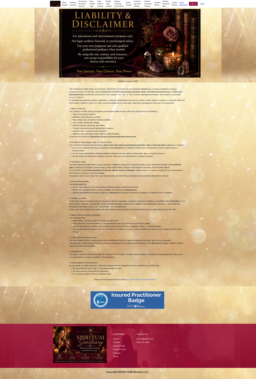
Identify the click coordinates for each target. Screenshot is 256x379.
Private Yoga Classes (109, 4)
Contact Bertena (174, 4)
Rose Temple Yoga (92, 4)
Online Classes (129, 4)
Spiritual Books (157, 4)
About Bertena (65, 4)
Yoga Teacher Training (100, 4)
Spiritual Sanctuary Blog (166, 4)
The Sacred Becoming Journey (82, 4)
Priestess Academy (73, 4)
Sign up (193, 4)
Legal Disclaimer (183, 4)
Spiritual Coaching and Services (119, 4)
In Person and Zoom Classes (137, 4)
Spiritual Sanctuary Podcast (148, 4)
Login (202, 4)
